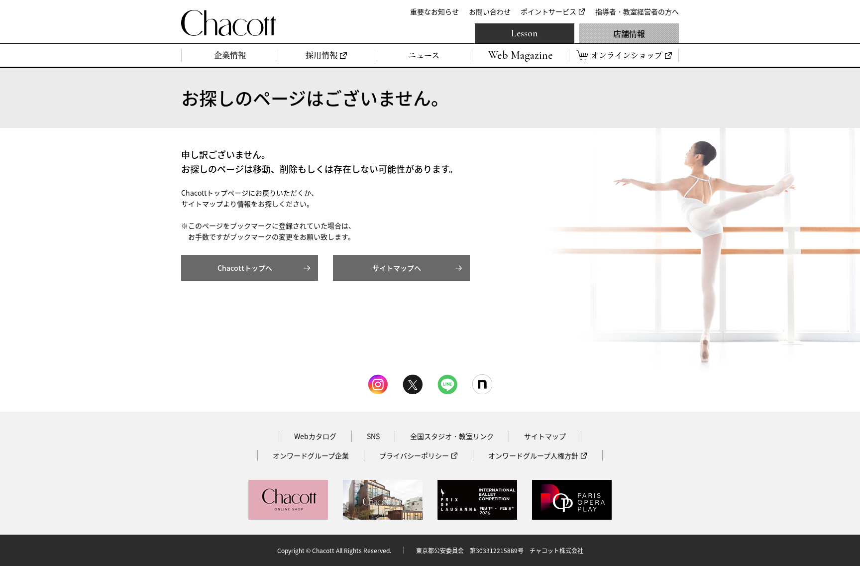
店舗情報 (629, 33)
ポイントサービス (548, 11)
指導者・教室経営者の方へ (637, 11)
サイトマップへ (396, 268)
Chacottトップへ (244, 268)
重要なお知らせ (434, 11)
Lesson (524, 33)
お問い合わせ (490, 11)
